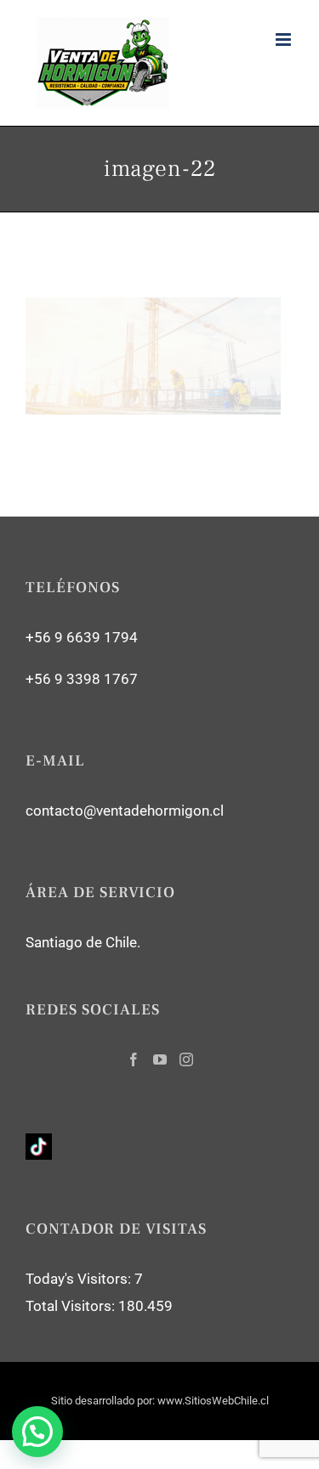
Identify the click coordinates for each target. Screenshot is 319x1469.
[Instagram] (186, 1059)
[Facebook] (133, 1059)
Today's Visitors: (80, 1278)
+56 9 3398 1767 (82, 678)
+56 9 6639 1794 (82, 637)
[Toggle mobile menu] (284, 39)
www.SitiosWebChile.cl (213, 1400)
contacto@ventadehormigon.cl (125, 810)
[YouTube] (160, 1059)
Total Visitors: (72, 1305)
